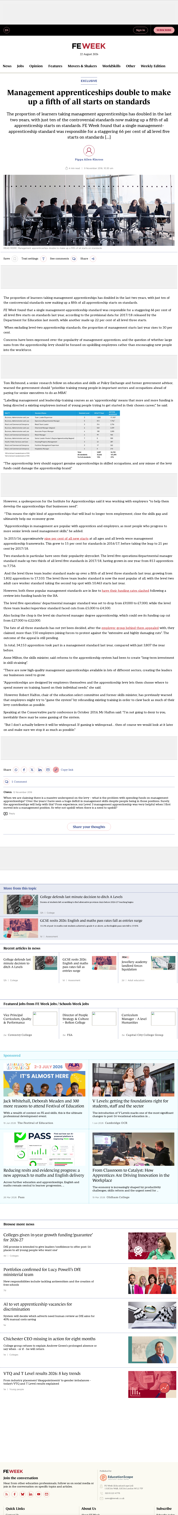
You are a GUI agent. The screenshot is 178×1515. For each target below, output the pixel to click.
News (7, 66)
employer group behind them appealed (130, 628)
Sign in (140, 30)
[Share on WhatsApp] (16, 770)
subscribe (164, 30)
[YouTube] (38, 1494)
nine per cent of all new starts (66, 538)
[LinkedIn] (30, 1494)
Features (55, 66)
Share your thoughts (89, 827)
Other (130, 66)
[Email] (46, 1494)
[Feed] (6, 1494)
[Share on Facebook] (24, 770)
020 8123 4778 (112, 1493)
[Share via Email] (48, 770)
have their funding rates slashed (125, 591)
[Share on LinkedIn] (40, 770)
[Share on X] (32, 770)
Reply (12, 813)
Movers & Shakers (82, 66)
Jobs (20, 66)
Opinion (36, 66)
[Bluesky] (22, 1494)
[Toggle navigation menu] (6, 30)
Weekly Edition (153, 66)
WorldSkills (111, 66)
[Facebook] (14, 1494)
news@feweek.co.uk (114, 1498)
